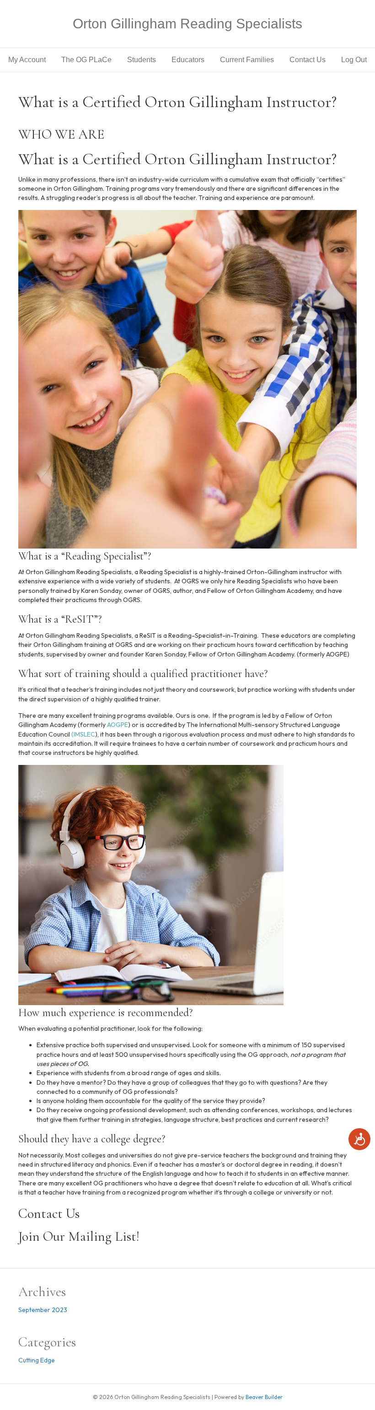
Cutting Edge (36, 1360)
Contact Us (307, 60)
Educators (187, 60)
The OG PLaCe (86, 60)
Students (141, 60)
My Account (27, 60)
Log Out (354, 60)
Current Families (247, 60)
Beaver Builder (264, 1397)
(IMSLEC (82, 734)
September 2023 (42, 1310)
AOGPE (117, 725)
